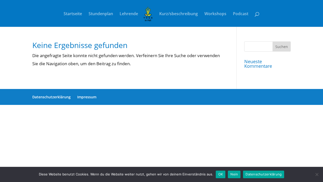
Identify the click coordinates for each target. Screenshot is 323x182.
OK (220, 174)
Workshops (215, 14)
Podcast (240, 14)
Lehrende (129, 14)
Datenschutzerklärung (51, 97)
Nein (234, 174)
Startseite (73, 14)
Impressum (86, 97)
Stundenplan (101, 14)
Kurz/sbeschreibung (178, 14)
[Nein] (316, 174)
